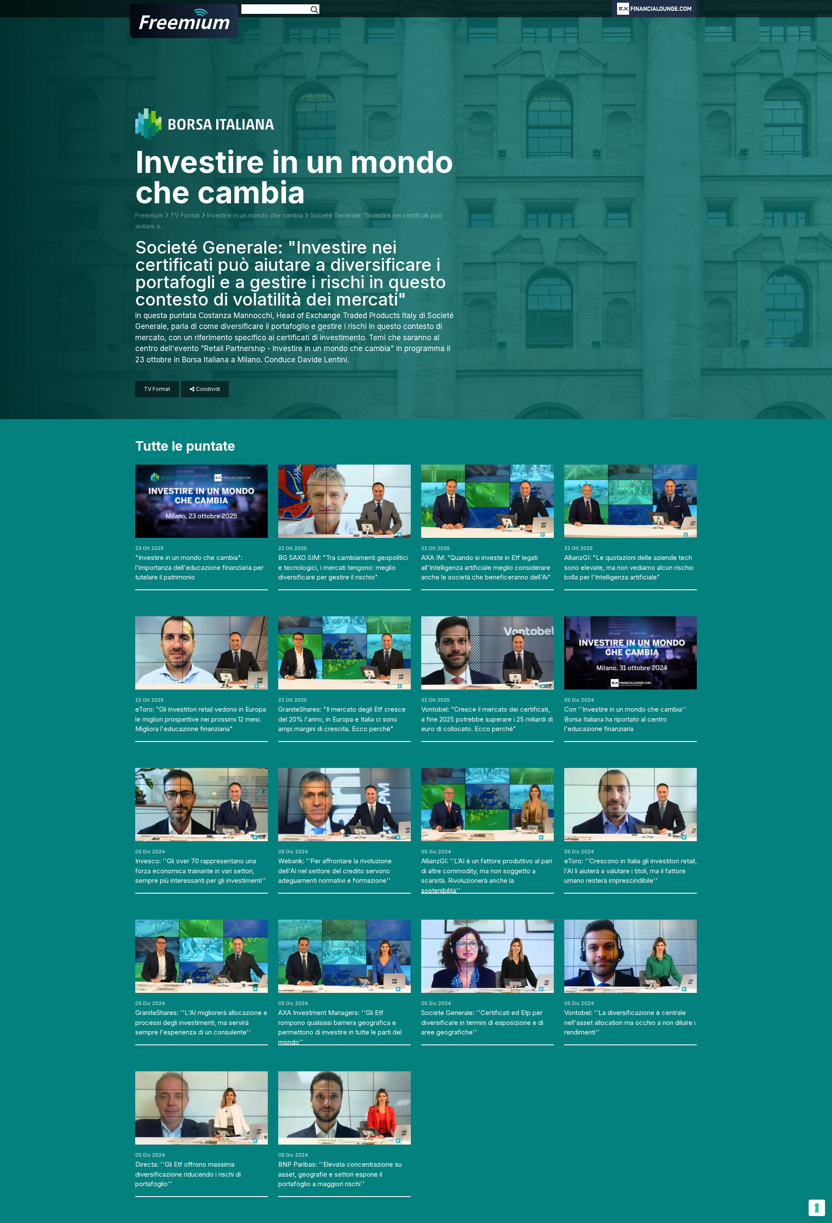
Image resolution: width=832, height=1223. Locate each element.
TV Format (186, 215)
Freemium (150, 215)
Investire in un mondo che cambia (256, 215)
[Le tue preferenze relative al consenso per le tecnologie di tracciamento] (817, 1208)
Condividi (207, 389)
